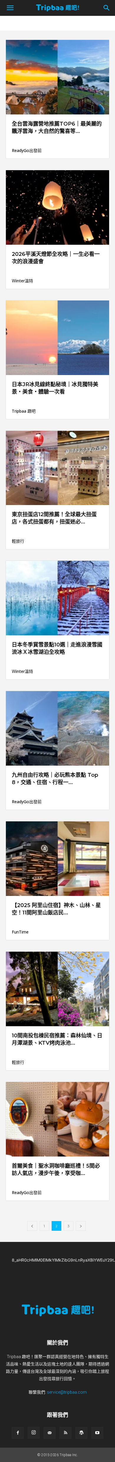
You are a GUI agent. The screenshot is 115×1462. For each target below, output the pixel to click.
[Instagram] (34, 1433)
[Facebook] (18, 1433)
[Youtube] (97, 1433)
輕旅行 (18, 541)
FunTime (20, 932)
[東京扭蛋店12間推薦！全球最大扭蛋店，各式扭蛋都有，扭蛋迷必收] (57, 468)
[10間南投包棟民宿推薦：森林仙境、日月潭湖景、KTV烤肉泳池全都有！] (57, 989)
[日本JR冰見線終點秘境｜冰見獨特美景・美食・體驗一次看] (57, 337)
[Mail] (49, 1433)
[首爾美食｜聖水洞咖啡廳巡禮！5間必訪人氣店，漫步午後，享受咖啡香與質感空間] (57, 1119)
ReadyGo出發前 (27, 150)
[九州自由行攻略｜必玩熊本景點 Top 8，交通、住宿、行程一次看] (57, 728)
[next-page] (81, 1226)
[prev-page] (32, 1226)
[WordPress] (81, 1433)
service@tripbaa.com (67, 1392)
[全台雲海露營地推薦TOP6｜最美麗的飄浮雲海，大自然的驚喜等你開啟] (57, 77)
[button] (10, 8)
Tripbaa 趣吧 (24, 411)
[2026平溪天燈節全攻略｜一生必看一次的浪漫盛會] (57, 207)
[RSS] (65, 1433)
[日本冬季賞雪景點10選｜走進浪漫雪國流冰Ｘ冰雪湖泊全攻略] (57, 598)
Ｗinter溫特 (22, 280)
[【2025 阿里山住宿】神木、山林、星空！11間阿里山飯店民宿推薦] (57, 858)
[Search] (106, 8)
